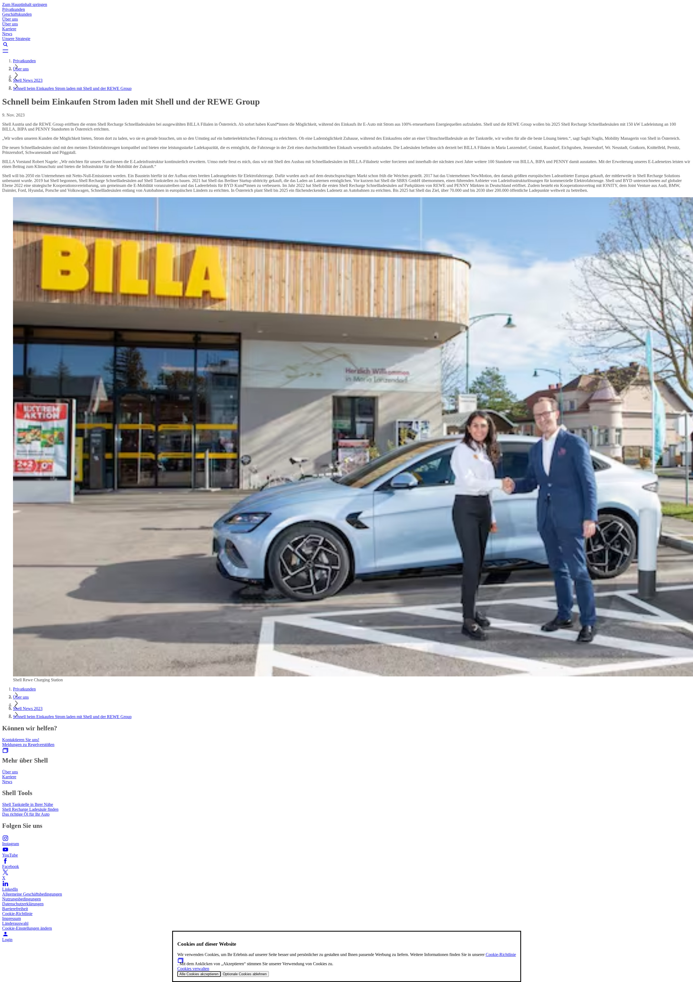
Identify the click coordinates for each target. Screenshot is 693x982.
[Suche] (346, 44)
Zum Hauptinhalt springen (24, 4)
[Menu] (346, 51)
